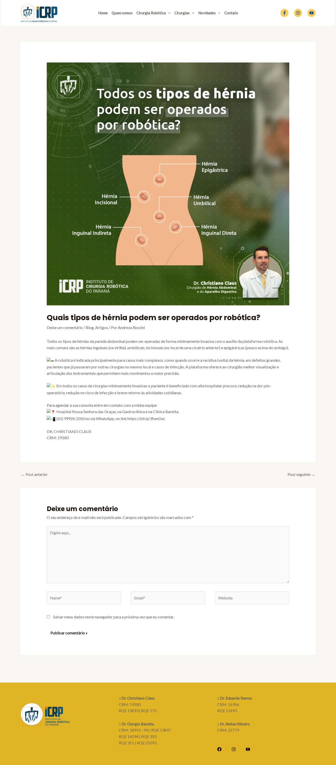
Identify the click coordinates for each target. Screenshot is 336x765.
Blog (90, 327)
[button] (168, 12)
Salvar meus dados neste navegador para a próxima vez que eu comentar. (113, 616)
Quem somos (122, 13)
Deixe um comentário (65, 327)
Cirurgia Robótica (151, 13)
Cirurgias (182, 13)
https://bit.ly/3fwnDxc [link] (146, 418)
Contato (231, 13)
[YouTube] (311, 13)
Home (103, 13)
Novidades (207, 13)
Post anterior (34, 474)
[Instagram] (298, 13)
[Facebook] (284, 13)
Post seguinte (301, 474)
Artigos (101, 327)
